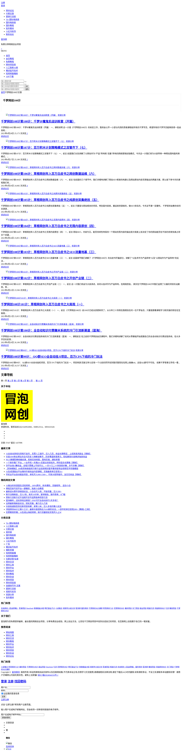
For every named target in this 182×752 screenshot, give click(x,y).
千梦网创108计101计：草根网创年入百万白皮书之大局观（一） (42, 304)
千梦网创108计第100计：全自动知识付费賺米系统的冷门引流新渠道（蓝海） (51, 330)
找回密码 (20, 681)
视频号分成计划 (69, 608)
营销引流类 (11, 16)
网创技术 (10, 571)
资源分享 (62, 115)
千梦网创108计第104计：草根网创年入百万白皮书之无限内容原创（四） (48, 226)
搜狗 (27, 89)
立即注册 (5, 700)
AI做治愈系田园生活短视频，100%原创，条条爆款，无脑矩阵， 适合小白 (38, 485)
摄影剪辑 (10, 550)
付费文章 (10, 14)
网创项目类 (11, 65)
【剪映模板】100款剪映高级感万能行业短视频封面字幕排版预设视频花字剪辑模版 (42, 469)
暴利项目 (128, 608)
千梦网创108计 (32, 667)
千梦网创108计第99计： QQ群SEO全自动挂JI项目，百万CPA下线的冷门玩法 (52, 356)
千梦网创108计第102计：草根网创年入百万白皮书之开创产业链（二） (47, 278)
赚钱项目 (172, 608)
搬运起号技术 (12, 71)
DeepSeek (29, 608)
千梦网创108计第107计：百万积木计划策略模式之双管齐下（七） (44, 147)
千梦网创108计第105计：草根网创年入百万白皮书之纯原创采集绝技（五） (50, 199)
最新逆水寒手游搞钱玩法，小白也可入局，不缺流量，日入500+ (34, 491)
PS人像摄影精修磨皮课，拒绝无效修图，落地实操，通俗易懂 (33, 460)
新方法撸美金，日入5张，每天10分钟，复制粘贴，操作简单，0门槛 (35, 494)
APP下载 (10, 76)
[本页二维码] (8, 749)
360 (26, 86)
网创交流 (10, 562)
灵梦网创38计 (119, 608)
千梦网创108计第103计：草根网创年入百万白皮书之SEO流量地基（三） (48, 252)
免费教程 (10, 62)
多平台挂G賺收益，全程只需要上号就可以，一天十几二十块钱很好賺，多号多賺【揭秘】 (45, 466)
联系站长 (10, 34)
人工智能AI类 (12, 68)
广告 (8, 544)
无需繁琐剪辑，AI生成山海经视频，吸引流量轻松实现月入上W (33, 512)
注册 (3, 3)
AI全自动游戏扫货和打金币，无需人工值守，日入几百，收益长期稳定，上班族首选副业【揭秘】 (48, 454)
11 (39, 381)
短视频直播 (11, 553)
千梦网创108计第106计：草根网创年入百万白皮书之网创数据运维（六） (48, 173)
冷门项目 (135, 608)
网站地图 (10, 632)
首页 (8, 56)
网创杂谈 (10, 577)
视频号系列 (11, 592)
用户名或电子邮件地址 (11, 714)
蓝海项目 (22, 608)
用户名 (4, 687)
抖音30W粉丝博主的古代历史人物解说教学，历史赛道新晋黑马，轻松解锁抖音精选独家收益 (46, 457)
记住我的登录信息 (11, 694)
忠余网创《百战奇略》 (9, 608)
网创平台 (10, 568)
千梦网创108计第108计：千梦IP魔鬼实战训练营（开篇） (38, 121)
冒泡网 (4, 39)
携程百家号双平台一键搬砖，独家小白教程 (25, 488)
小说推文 (58, 608)
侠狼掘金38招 (39, 608)
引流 (167, 608)
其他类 (9, 532)
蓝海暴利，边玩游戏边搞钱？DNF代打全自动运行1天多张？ (32, 500)
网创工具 (10, 565)
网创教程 (10, 574)
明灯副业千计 (50, 608)
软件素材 (10, 28)
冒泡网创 (16, 672)
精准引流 (150, 608)
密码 (3, 690)
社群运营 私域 (12, 559)
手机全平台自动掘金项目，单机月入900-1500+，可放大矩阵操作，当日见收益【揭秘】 (44, 474)
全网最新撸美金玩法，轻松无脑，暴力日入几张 (27, 503)
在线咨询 (10, 746)
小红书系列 (11, 31)
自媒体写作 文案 (13, 586)
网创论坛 (10, 11)
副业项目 (143, 608)
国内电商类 (11, 22)
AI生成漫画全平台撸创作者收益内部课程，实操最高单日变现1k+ (34, 471)
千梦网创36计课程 (96, 608)
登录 (3, 6)
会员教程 (10, 59)
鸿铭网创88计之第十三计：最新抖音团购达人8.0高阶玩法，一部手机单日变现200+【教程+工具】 (48, 509)
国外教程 (10, 25)
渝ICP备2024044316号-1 (48, 675)
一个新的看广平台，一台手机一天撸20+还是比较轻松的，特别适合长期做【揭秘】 (42, 463)
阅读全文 (5, 136)
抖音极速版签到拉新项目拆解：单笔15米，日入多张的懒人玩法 (33, 506)
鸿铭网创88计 (160, 608)
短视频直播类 (12, 73)
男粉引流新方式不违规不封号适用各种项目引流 (27, 497)
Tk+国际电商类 (12, 19)
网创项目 (10, 580)
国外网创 (84, 608)
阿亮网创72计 (108, 608)
